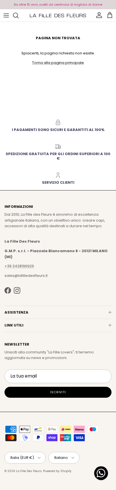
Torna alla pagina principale (58, 62)
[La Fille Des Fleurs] (58, 15)
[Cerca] (18, 15)
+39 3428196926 (19, 266)
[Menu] (6, 15)
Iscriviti (58, 392)
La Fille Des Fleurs (29, 471)
